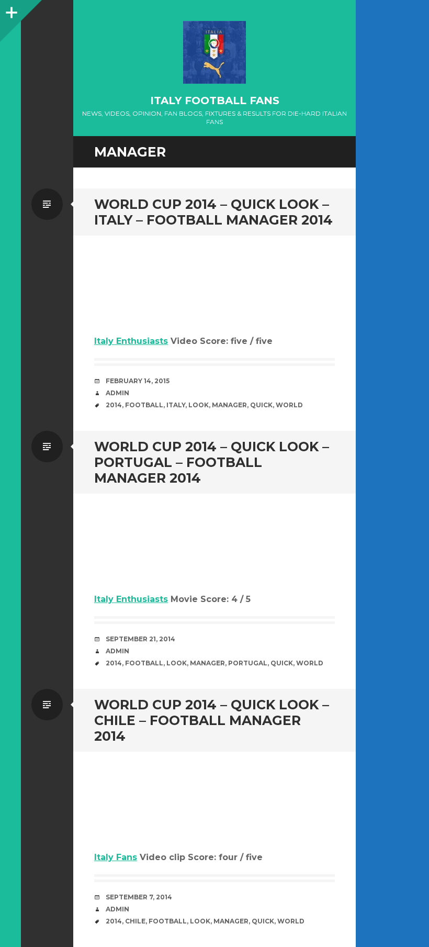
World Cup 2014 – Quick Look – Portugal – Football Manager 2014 (211, 462)
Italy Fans (115, 857)
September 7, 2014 (139, 897)
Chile (135, 921)
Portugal (247, 663)
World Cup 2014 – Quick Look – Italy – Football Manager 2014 (213, 212)
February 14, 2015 (138, 381)
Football (144, 405)
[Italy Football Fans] (214, 52)
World (289, 405)
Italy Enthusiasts (131, 341)
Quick (261, 405)
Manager (229, 405)
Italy (175, 405)
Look (198, 405)
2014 (114, 405)
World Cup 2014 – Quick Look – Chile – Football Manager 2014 (211, 720)
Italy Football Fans (214, 100)
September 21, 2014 (140, 639)
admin (117, 393)
